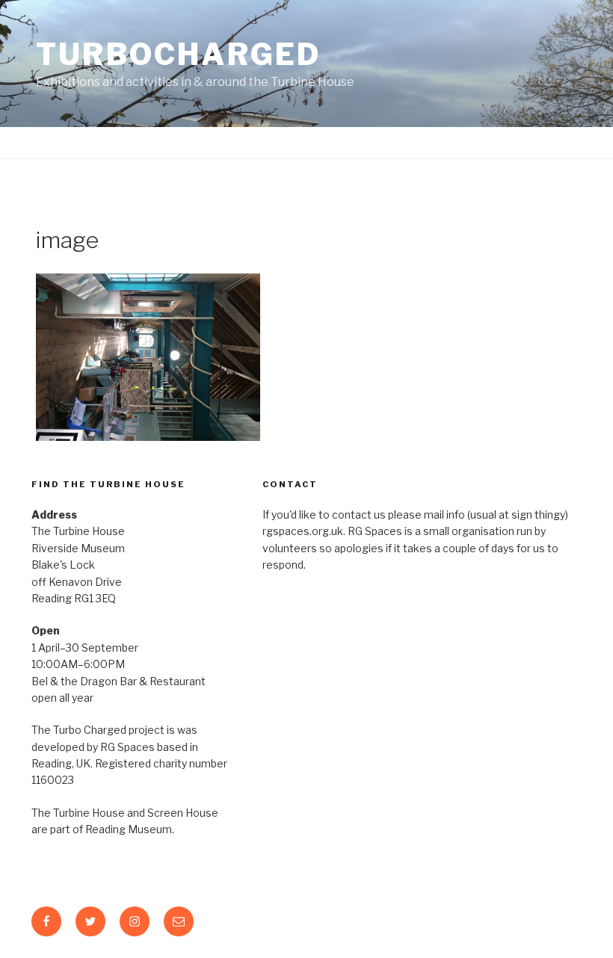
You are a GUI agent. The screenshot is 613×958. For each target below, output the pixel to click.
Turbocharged (178, 54)
